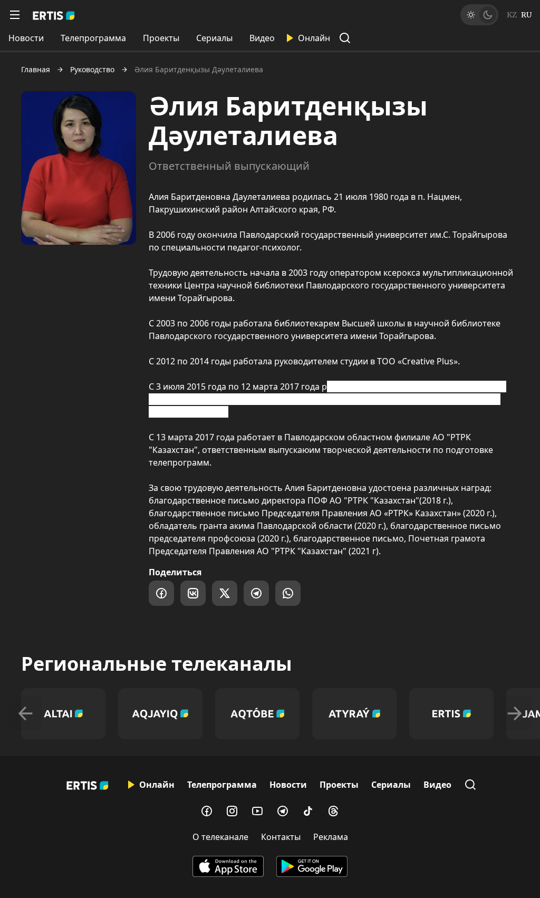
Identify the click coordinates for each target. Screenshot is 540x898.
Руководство (92, 69)
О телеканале (220, 837)
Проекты (161, 38)
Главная (35, 69)
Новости (26, 38)
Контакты (281, 837)
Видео (262, 38)
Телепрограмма (93, 38)
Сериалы (214, 38)
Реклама (330, 837)
